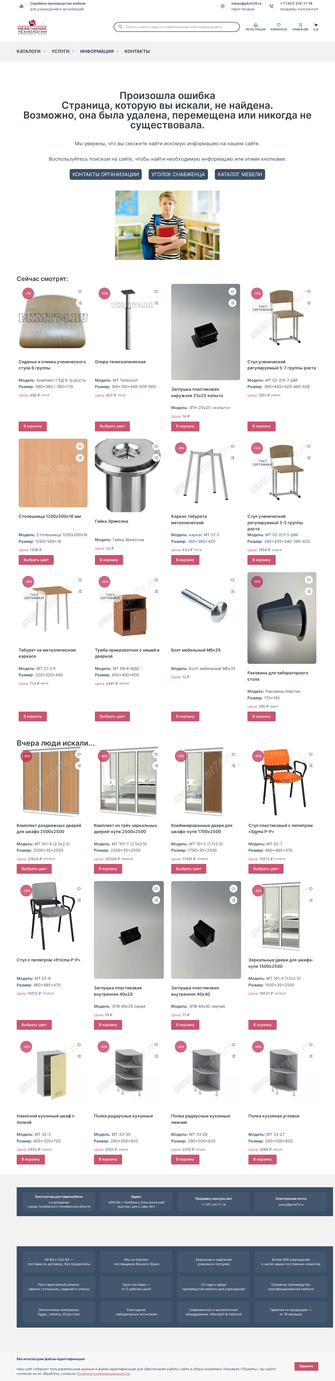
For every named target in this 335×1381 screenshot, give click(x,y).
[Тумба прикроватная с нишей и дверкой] (129, 606)
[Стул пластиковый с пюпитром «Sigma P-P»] (283, 781)
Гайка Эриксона (111, 521)
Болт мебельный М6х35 (196, 650)
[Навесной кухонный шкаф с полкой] (52, 1072)
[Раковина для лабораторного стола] (281, 618)
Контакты (137, 51)
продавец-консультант (299, 9)
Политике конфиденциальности (103, 1373)
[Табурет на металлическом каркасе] (53, 606)
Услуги (60, 51)
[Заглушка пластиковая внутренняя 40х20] (129, 930)
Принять (306, 1366)
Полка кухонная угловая (273, 1116)
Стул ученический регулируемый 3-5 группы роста (275, 522)
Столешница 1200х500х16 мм (50, 516)
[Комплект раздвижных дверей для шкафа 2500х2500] (52, 781)
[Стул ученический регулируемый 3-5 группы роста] (281, 473)
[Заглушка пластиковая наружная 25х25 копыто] (205, 332)
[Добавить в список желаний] (80, 291)
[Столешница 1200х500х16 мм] (53, 473)
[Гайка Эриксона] (129, 475)
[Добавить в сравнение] (80, 303)
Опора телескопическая (120, 361)
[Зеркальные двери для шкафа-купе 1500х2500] (283, 916)
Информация (97, 51)
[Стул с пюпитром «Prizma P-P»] (52, 916)
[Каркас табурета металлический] (205, 473)
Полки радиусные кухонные (123, 1116)
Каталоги (28, 51)
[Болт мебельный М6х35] (205, 606)
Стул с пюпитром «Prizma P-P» (48, 959)
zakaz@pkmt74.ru (290, 1204)
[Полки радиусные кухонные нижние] (206, 1072)
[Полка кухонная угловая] (283, 1072)
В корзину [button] (33, 426)
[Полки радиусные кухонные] (129, 1072)
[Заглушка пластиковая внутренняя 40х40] (206, 930)
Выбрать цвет (112, 426)
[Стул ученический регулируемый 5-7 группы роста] (281, 318)
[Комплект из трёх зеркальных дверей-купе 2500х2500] (129, 781)
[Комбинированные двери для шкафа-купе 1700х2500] (206, 781)
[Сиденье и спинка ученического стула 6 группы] (53, 318)
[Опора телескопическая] (129, 318)
